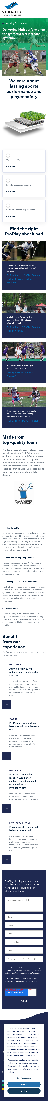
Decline (24, 1091)
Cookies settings (24, 1078)
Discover (10, 166)
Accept (24, 1084)
